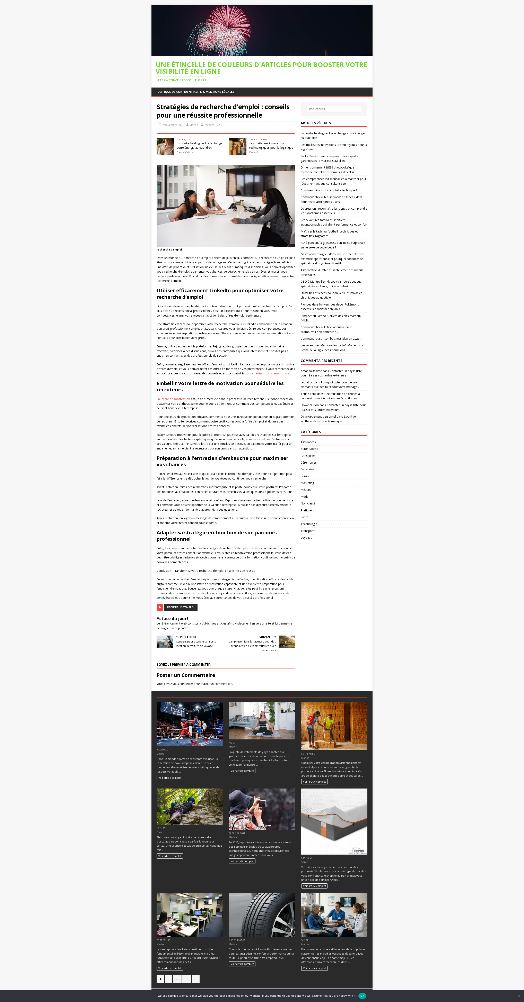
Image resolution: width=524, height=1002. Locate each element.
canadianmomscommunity (269, 373)
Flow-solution (310, 405)
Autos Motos (309, 449)
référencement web (174, 623)
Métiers (209, 125)
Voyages (306, 537)
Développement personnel (318, 416)
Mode (304, 497)
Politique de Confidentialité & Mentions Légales (195, 92)
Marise (194, 125)
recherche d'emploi (180, 607)
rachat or (307, 382)
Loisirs (305, 476)
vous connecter (183, 684)
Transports (308, 531)
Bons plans (308, 456)
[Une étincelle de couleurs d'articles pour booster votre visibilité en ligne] (262, 54)
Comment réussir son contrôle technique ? (329, 190)
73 (186, 979)
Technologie (258, 139)
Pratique (183, 139)
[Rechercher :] (334, 109)
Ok (362, 995)
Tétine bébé (308, 394)
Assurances (308, 442)
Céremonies (309, 462)
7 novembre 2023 (173, 125)
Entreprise (307, 469)
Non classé (308, 503)
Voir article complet (169, 777)
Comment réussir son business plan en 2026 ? (331, 338)
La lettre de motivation (173, 399)
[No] (519, 996)
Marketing (307, 483)
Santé (304, 517)
